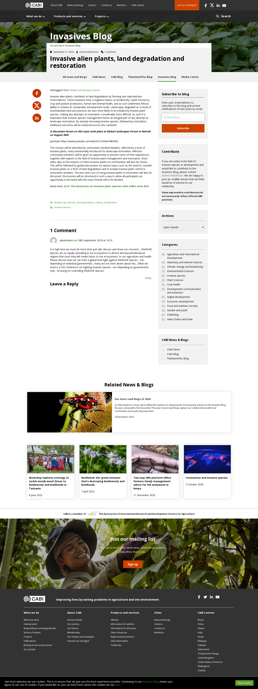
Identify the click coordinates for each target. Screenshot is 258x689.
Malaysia (202, 640)
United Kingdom (206, 657)
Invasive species (62, 207)
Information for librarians (123, 628)
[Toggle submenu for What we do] (44, 17)
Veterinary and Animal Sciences (184, 262)
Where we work (31, 619)
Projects (28, 636)
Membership (73, 632)
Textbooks (116, 645)
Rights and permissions (122, 636)
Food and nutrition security (182, 306)
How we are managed (78, 640)
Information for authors (122, 624)
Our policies (73, 624)
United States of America (210, 662)
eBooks (114, 619)
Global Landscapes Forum (85, 90)
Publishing (172, 314)
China (200, 624)
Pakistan (202, 645)
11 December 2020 (144, 495)
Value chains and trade (180, 319)
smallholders (110, 202)
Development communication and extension (184, 290)
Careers (92, 5)
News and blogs (75, 5)
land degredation (85, 202)
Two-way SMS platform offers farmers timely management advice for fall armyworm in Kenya (152, 483)
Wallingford (203, 666)
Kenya (201, 636)
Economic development (180, 301)
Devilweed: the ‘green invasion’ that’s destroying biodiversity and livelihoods (102, 481)
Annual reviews (74, 619)
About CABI (56, 5)
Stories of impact (32, 632)
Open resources (119, 632)
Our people (29, 649)
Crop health (173, 284)
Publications (30, 640)
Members (121, 5)
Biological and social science (38, 645)
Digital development (178, 297)
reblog (99, 202)
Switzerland (203, 649)
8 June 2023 (35, 495)
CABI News (173, 349)
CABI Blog (173, 354)
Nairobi (71, 202)
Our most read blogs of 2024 (133, 399)
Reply (148, 278)
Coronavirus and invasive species (207, 477)
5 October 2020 (194, 484)
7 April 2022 (88, 491)
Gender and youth (177, 310)
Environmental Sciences (180, 271)
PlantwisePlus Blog (178, 358)
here (117, 684)
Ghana (201, 628)
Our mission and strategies (80, 636)
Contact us (106, 5)
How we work (30, 624)
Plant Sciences (175, 280)
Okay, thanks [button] (244, 682)
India (200, 632)
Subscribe (183, 128)
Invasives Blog (151, 681)
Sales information (119, 640)
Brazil (200, 619)
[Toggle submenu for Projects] (108, 17)
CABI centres (137, 5)
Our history (72, 628)
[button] (206, 5)
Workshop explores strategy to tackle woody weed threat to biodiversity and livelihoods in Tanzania (49, 483)
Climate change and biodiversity (185, 266)
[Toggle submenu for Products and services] (84, 17)
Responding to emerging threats (40, 628)
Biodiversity (60, 202)
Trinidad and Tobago (208, 653)
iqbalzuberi (66, 240)
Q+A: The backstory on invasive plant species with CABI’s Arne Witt (106, 186)
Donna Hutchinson (172, 175)
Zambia (202, 670)
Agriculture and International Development (183, 256)
